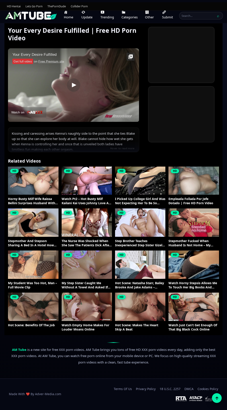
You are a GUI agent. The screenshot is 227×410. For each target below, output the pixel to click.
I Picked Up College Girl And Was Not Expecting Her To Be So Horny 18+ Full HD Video (140, 201)
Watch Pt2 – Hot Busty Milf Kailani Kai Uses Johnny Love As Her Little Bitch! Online (86, 201)
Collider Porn (79, 6)
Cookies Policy (208, 389)
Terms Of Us (123, 389)
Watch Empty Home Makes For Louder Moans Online (85, 327)
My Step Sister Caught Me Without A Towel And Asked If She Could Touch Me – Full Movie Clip (87, 285)
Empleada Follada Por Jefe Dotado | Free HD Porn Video (190, 201)
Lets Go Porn (34, 6)
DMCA (189, 389)
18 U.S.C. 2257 (170, 389)
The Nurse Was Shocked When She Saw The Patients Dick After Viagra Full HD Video (86, 243)
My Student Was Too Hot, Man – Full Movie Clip (32, 285)
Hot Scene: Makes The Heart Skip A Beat (136, 327)
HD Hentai (14, 6)
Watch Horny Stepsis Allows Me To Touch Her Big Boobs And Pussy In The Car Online (192, 285)
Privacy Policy (146, 389)
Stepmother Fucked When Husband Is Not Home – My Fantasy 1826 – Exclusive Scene (191, 243)
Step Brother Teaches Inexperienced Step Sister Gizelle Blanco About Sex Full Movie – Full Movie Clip (140, 243)
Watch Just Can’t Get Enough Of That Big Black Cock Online (192, 327)
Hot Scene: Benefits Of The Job (31, 325)
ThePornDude (56, 6)
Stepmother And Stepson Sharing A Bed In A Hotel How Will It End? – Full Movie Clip (31, 243)
